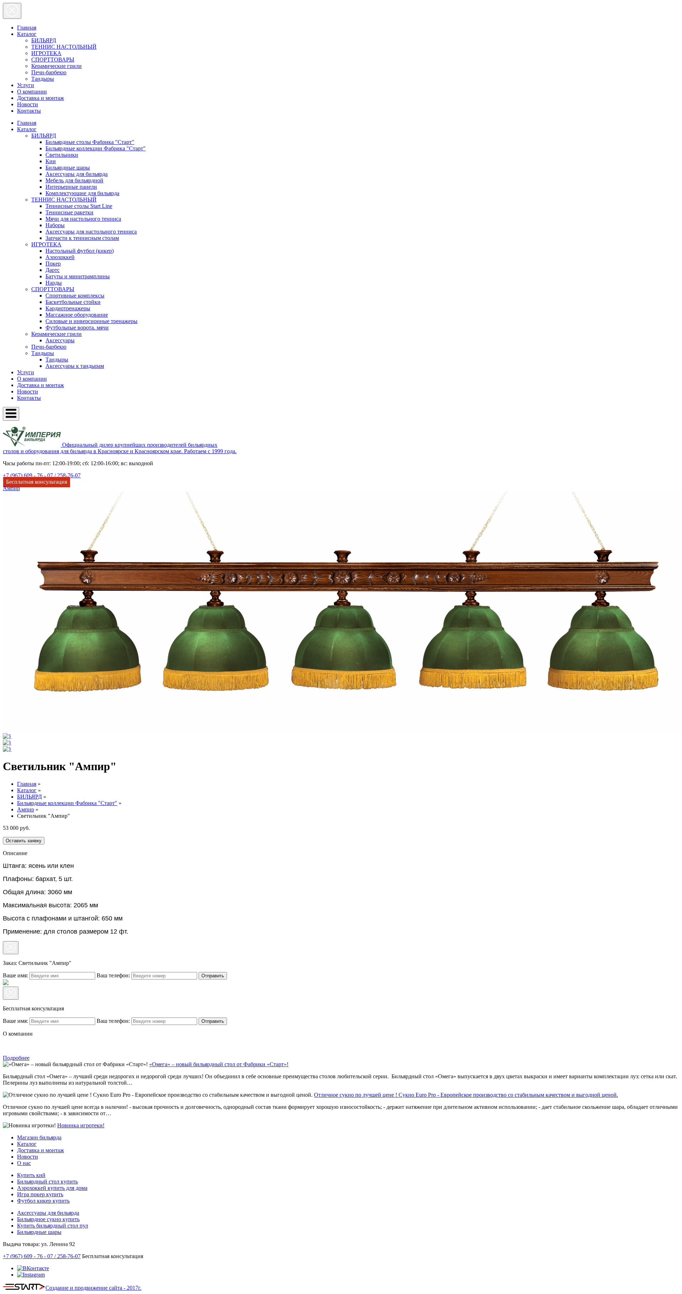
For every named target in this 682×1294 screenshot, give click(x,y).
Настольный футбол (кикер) (79, 251)
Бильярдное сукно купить (48, 1219)
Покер (53, 264)
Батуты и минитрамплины (77, 276)
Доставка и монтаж (40, 98)
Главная (26, 28)
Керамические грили (56, 66)
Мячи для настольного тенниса (83, 219)
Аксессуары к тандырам (74, 366)
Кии (50, 161)
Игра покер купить (40, 1194)
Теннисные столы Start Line (78, 206)
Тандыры (42, 79)
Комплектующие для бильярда (82, 193)
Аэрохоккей (60, 257)
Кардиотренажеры (67, 308)
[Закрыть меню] (12, 11)
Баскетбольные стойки (73, 302)
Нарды (53, 283)
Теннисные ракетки (69, 212)
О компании (32, 91)
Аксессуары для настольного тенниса (91, 232)
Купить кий (31, 1175)
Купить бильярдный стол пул (52, 1226)
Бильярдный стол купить (47, 1181)
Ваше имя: (16, 975)
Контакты (29, 111)
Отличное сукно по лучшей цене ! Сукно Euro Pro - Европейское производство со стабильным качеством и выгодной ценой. (466, 1095)
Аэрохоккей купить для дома (52, 1188)
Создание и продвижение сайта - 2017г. (93, 1288)
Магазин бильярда (39, 1137)
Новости (27, 104)
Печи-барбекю (48, 72)
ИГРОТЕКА (46, 53)
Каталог (27, 34)
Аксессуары (60, 340)
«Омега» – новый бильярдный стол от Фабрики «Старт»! (218, 1064)
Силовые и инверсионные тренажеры (91, 321)
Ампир (25, 809)
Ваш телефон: (114, 975)
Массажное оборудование (76, 315)
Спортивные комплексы (74, 295)
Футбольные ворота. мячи (77, 327)
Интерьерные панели (71, 187)
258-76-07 (42, 475)
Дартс (52, 270)
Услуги (25, 85)
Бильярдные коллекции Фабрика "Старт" (95, 148)
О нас (24, 1163)
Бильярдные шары (67, 168)
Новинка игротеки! (80, 1125)
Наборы (55, 225)
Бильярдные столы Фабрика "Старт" (89, 142)
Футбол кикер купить (43, 1201)
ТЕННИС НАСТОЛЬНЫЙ (64, 47)
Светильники (61, 155)
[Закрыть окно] (10, 947)
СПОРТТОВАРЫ (52, 60)
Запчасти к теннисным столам (82, 238)
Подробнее (16, 1058)
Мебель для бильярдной (74, 180)
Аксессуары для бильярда (76, 174)
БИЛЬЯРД (43, 40)
